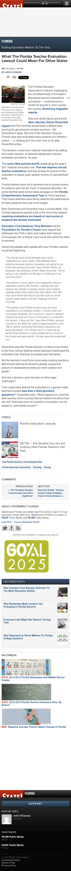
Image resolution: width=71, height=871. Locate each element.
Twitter (5, 528)
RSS (18, 528)
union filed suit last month (23, 163)
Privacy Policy (9, 865)
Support (35, 803)
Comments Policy (11, 860)
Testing (47, 467)
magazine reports (48, 110)
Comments (9, 77)
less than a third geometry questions (28, 392)
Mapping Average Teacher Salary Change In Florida (34, 726)
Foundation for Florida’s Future (21, 229)
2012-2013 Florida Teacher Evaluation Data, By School (32, 703)
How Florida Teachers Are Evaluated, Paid (22, 461)
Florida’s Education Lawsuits (38, 423)
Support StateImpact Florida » (28, 522)
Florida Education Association (16, 467)
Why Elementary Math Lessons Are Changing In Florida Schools (23, 605)
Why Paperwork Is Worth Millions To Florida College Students (28, 637)
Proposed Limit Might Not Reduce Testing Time (27, 621)
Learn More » (7, 522)
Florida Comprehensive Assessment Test (35, 193)
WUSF (5, 517)
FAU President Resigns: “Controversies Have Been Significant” (20, 492)
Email (14, 77)
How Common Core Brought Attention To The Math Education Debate (26, 589)
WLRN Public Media (13, 836)
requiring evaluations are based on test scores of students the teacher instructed (32, 218)
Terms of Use (8, 862)
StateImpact (11, 3)
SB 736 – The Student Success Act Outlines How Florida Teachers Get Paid (42, 447)
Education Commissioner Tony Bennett (26, 226)
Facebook (11, 528)
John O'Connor (13, 72)
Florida (7, 41)
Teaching (37, 467)
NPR (44, 3)
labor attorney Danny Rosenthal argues (35, 124)
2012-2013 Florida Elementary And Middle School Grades (33, 679)
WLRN (31, 517)
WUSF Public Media (13, 845)
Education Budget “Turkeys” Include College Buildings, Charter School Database (51, 492)
